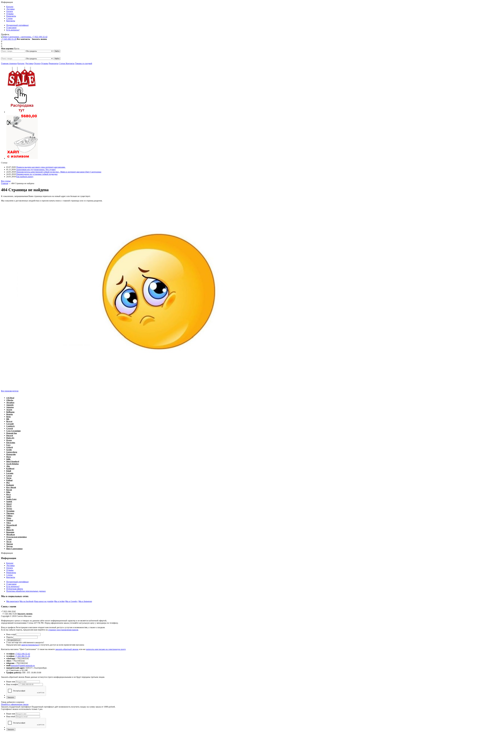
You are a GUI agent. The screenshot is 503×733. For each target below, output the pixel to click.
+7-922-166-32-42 (39, 37)
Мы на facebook (27, 601)
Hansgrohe (11, 454)
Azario (9, 410)
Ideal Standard (12, 461)
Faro (8, 445)
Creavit (9, 428)
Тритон (9, 544)
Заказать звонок (39, 39)
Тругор (9, 546)
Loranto (9, 473)
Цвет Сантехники (14, 549)
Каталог (21, 63)
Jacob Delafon (12, 464)
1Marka (9, 400)
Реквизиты (53, 63)
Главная (4, 183)
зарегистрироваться (30, 645)
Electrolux (10, 443)
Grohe (9, 450)
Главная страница (9, 63)
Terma (9, 509)
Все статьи (6, 181)
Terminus (10, 511)
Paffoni (9, 480)
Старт (9, 539)
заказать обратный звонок (66, 649)
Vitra (8, 523)
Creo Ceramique (13, 431)
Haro (8, 457)
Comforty (10, 426)
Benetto (9, 414)
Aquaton (10, 407)
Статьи (62, 63)
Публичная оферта (14, 589)
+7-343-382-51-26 (8, 39)
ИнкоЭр (10, 530)
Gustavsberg (11, 452)
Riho (8, 492)
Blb (7, 419)
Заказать (10, 697)
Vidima (9, 516)
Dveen (9, 440)
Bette (8, 417)
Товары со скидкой (83, 63)
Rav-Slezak (11, 487)
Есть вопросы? (13, 586)
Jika (8, 466)
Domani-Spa (11, 433)
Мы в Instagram (85, 601)
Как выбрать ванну (24, 176)
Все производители (9, 391)
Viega (8, 518)
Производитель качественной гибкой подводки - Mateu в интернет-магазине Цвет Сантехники (58, 172)
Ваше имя (10, 681)
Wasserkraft (11, 525)
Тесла (8, 542)
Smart (9, 504)
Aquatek (9, 405)
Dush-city (10, 438)
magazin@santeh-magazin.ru (23, 665)
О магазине (11, 584)
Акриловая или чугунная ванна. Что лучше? (36, 169)
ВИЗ (8, 527)
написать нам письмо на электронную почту (106, 649)
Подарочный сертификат (17, 582)
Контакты (70, 63)
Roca (8, 494)
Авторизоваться (13, 640)
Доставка (29, 63)
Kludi (8, 471)
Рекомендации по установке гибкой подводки (37, 174)
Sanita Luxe (11, 499)
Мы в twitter (59, 601)
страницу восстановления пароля (63, 630)
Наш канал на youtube (44, 601)
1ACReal (10, 398)
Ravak (9, 490)
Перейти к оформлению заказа (14, 704)
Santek (9, 501)
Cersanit (10, 424)
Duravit (9, 435)
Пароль (9, 637)
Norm (8, 478)
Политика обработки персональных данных (26, 591)
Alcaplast (10, 402)
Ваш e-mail (11, 634)
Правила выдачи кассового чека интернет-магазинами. (40, 167)
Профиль (5, 34)
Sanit (8, 497)
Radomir (10, 485)
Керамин (10, 532)
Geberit (9, 447)
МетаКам (10, 534)
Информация (7, 2)
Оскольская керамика (16, 537)
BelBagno (10, 412)
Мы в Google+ (71, 601)
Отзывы (44, 63)
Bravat (9, 421)
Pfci (8, 483)
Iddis (8, 459)
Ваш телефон (12, 684)
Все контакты (23, 39)
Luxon (9, 476)
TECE (9, 506)
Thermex (10, 513)
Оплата (37, 63)
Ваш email (10, 716)
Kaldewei (10, 468)
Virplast (9, 520)
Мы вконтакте (12, 601)
